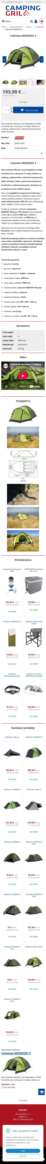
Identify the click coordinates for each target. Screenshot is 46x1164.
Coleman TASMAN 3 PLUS (12, 1000)
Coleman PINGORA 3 (34, 737)
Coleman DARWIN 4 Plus (12, 947)
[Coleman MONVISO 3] (23, 59)
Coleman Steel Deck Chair (33, 622)
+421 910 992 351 (34, 2)
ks (9, 110)
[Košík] (41, 21)
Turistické (39, 26)
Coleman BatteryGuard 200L (12, 675)
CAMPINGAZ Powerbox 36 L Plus (33, 570)
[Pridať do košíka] (41, 1092)
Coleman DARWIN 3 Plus (34, 895)
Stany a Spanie (16, 26)
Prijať (23, 1151)
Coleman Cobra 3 (34, 789)
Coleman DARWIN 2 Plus (34, 843)
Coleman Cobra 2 (12, 737)
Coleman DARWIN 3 (12, 894)
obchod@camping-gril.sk (14, 2)
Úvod (3, 26)
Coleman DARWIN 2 (12, 842)
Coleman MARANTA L (12, 621)
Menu (7, 21)
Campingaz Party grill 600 (12, 570)
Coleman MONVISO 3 (34, 946)
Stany (28, 26)
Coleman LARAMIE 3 (12, 789)
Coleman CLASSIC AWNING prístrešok (34, 675)
